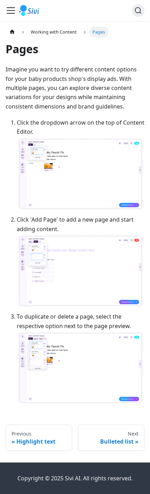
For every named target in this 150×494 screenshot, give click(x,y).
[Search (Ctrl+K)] (138, 10)
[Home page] (12, 32)
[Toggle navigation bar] (11, 10)
